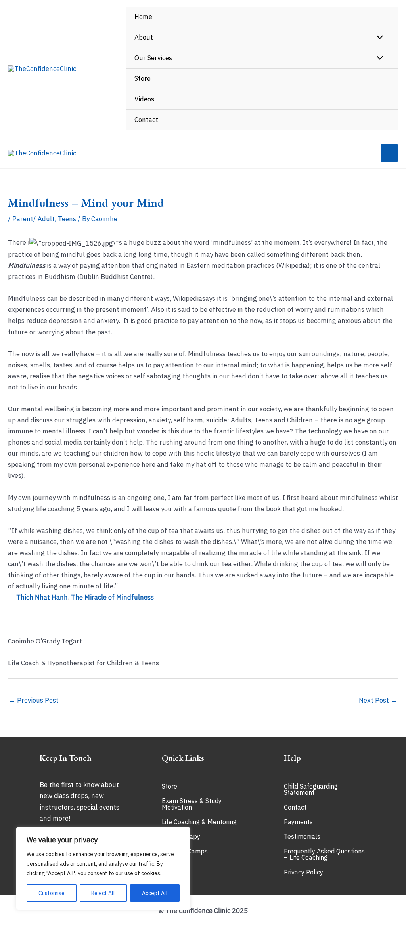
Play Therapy (181, 836)
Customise (51, 893)
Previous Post (34, 700)
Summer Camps (185, 851)
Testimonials (302, 836)
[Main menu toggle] (389, 153)
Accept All (155, 893)
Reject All (103, 893)
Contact (295, 807)
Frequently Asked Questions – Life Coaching (324, 854)
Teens (67, 218)
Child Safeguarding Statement (311, 789)
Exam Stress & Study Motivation (192, 804)
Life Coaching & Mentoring (199, 822)
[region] (103, 868)
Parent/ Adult (33, 218)
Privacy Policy (303, 872)
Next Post (378, 700)
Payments (298, 822)
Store (169, 786)
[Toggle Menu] (378, 38)
